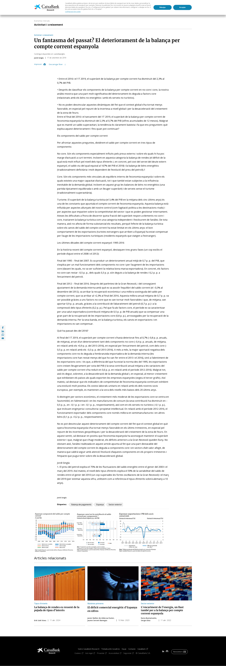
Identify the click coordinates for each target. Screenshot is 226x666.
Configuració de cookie (73, 12)
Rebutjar (162, 7)
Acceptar (182, 7)
